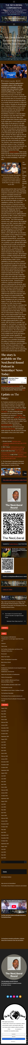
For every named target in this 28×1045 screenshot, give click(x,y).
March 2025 (4, 753)
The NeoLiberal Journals (6, 687)
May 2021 (3, 855)
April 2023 (3, 812)
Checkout (3, 643)
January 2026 (4, 725)
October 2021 (4, 840)
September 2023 (5, 798)
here (24, 389)
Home (5, 871)
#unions (16, 417)
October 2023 (4, 795)
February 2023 (4, 818)
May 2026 (3, 713)
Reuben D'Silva (18, 603)
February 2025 (4, 756)
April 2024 (3, 784)
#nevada (22, 417)
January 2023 (4, 821)
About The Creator (5, 656)
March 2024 (4, 787)
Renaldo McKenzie (13, 544)
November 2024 (5, 764)
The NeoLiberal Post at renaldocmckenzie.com (11, 696)
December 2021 (5, 835)
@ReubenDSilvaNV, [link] (14, 151)
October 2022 (4, 826)
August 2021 (4, 846)
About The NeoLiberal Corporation (9, 659)
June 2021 (3, 852)
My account (4, 653)
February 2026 (4, 722)
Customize (13, 1034)
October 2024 (4, 767)
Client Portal (4, 646)
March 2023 (4, 815)
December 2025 (5, 728)
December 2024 (5, 761)
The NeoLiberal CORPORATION (8, 637)
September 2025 (5, 736)
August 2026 (4, 708)
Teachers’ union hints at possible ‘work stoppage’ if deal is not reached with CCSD (13, 456)
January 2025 (4, 759)
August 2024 (4, 773)
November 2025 (5, 730)
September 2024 (5, 770)
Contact (3, 665)
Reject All (13, 1036)
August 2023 (4, 801)
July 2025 (3, 742)
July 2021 (3, 849)
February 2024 (4, 790)
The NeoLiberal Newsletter (7, 693)
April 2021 (3, 857)
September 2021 (5, 843)
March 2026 (4, 719)
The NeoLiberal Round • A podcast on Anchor (11, 983)
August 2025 (4, 739)
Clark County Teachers (10, 601)
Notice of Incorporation (6, 677)
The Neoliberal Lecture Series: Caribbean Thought (12, 690)
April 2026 (3, 716)
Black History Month (6, 662)
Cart (2, 640)
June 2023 (3, 807)
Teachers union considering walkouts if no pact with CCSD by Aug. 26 (14, 443)
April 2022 (3, 832)
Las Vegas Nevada (20, 601)
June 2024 (3, 778)
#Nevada (19, 415)
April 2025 (3, 750)
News (2, 603)
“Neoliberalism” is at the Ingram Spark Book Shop (12, 638)
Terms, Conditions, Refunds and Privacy (10, 680)
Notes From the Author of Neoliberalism (10, 674)
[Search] (25, 862)
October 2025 (4, 733)
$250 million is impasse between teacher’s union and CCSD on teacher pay (14, 452)
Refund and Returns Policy (7, 681)
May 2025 (3, 747)
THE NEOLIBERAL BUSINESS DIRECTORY (11, 684)
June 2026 (3, 711)
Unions (12, 607)
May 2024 (3, 781)
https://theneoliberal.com (8, 428)
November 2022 (5, 823)
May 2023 (3, 809)
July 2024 (3, 775)
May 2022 (3, 829)
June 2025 (3, 744)
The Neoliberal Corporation (9, 81)
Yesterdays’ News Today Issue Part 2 (10, 386)
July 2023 (3, 804)
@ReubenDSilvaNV (6, 425)
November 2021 (5, 838)
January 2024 (4, 792)
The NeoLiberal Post (19, 605)
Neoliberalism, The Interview (7, 671)
